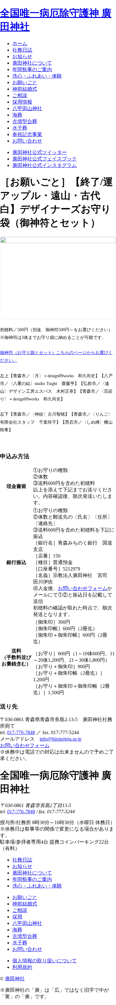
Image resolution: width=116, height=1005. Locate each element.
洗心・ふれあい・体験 (37, 885)
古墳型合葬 (24, 936)
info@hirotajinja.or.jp (60, 739)
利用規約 (22, 967)
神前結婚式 (24, 903)
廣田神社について (32, 872)
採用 (17, 916)
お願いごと (24, 897)
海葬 (17, 929)
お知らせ (22, 866)
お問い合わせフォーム (82, 588)
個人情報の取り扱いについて (44, 960)
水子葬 (19, 942)
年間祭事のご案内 (32, 879)
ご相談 (19, 910)
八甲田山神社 (27, 923)
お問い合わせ (27, 949)
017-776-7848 (21, 732)
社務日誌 (22, 859)
